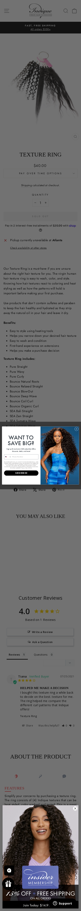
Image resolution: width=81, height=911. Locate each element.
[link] (40, 853)
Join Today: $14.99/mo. (40, 905)
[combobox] (7, 456)
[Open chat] (9, 870)
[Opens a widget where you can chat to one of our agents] (62, 903)
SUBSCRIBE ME (21, 473)
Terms (30, 468)
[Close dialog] (76, 429)
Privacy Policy (24, 468)
